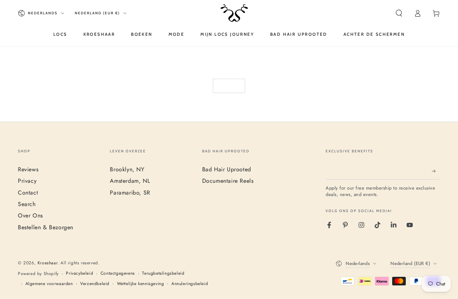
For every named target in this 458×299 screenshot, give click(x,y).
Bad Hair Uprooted (226, 169)
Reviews (28, 169)
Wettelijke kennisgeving (140, 284)
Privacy (27, 181)
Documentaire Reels (228, 181)
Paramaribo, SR (130, 192)
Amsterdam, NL (130, 181)
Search (27, 204)
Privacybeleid (79, 273)
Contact (28, 192)
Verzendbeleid (94, 284)
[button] (399, 13)
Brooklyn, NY (127, 169)
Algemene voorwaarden (49, 284)
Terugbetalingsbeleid (163, 273)
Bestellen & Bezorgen (45, 227)
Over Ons (30, 215)
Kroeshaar (47, 263)
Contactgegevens (118, 273)
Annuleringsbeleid (189, 284)
